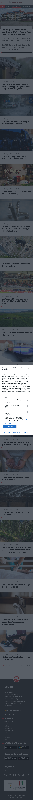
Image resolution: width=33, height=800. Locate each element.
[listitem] (16, 396)
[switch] (27, 400)
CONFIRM (10, 426)
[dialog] (16, 400)
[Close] (29, 368)
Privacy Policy (25, 432)
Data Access (16, 432)
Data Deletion (7, 432)
